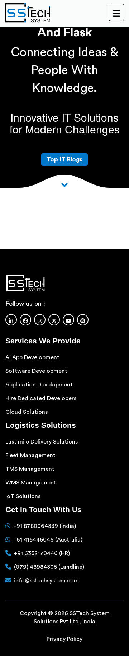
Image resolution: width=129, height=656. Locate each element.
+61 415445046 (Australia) (47, 540)
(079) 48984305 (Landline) (49, 567)
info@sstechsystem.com (46, 581)
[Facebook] (25, 319)
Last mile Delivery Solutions (41, 442)
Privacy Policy (64, 639)
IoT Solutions (22, 496)
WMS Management (30, 483)
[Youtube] (68, 319)
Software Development (36, 371)
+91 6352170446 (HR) (42, 553)
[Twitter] (54, 319)
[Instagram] (40, 319)
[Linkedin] (11, 319)
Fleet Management (30, 455)
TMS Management (29, 469)
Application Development (39, 385)
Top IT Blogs (64, 159)
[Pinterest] (83, 319)
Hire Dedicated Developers (40, 398)
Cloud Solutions (26, 412)
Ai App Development (32, 357)
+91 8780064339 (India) (44, 526)
